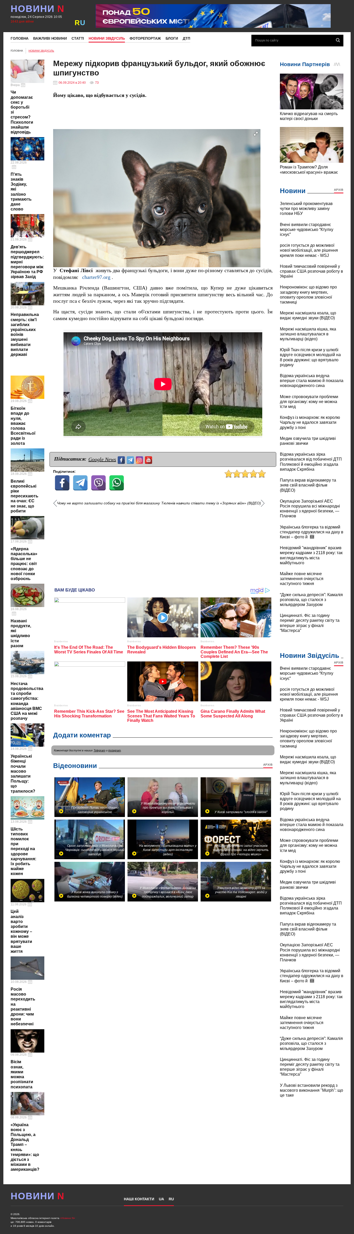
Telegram (99, 750)
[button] (256, 134)
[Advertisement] (163, 544)
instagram (114, 750)
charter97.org (96, 277)
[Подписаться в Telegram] (131, 459)
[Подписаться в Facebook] (121, 459)
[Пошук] (337, 40)
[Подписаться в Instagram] (140, 459)
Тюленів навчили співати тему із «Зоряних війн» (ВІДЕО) (211, 503)
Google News (102, 459)
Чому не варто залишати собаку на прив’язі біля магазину (108, 503)
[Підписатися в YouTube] (149, 459)
